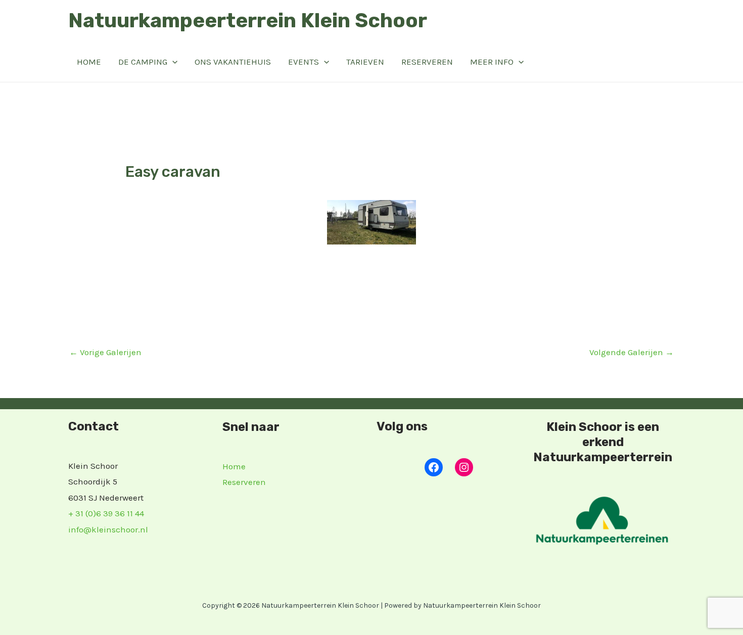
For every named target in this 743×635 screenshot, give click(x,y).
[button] (172, 61)
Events (303, 62)
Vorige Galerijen (105, 352)
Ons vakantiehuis (233, 62)
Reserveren (427, 62)
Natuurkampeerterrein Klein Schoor (247, 20)
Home (89, 62)
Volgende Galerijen (631, 352)
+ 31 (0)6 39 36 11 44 (106, 513)
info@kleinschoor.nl (108, 529)
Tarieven (365, 62)
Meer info (492, 62)
